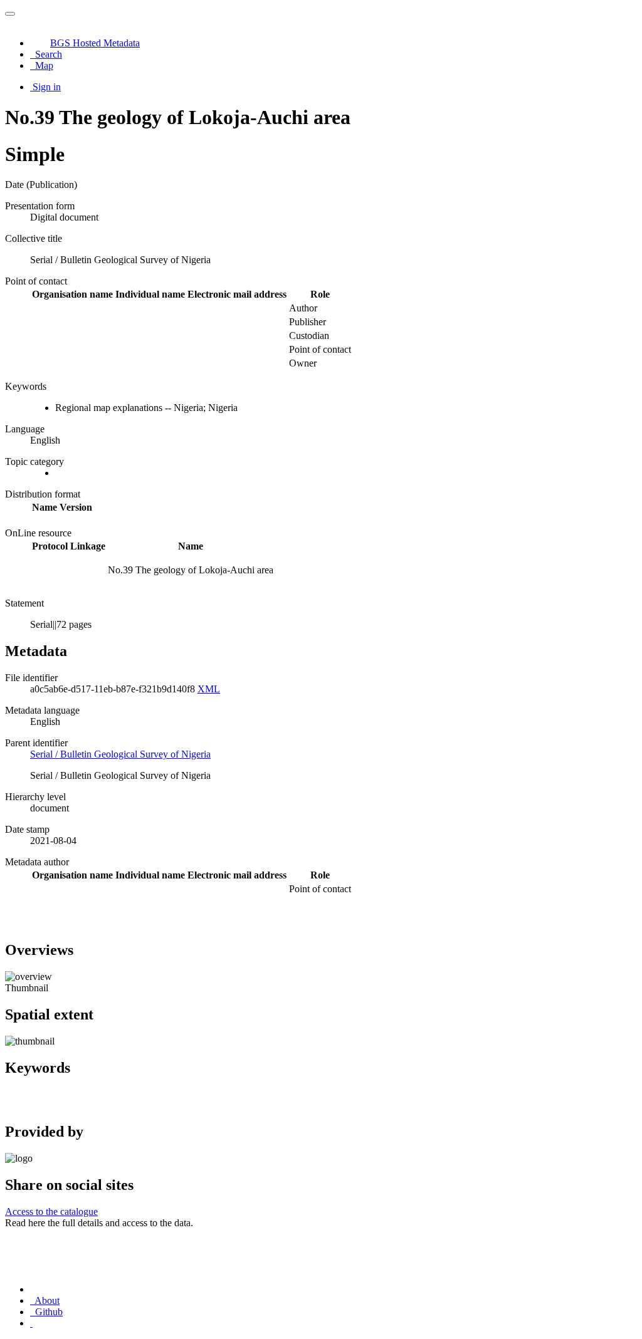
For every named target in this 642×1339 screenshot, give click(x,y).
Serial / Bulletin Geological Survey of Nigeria (120, 754)
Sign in (47, 86)
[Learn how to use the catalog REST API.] (31, 1323)
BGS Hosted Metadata (95, 43)
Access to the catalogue (51, 1211)
